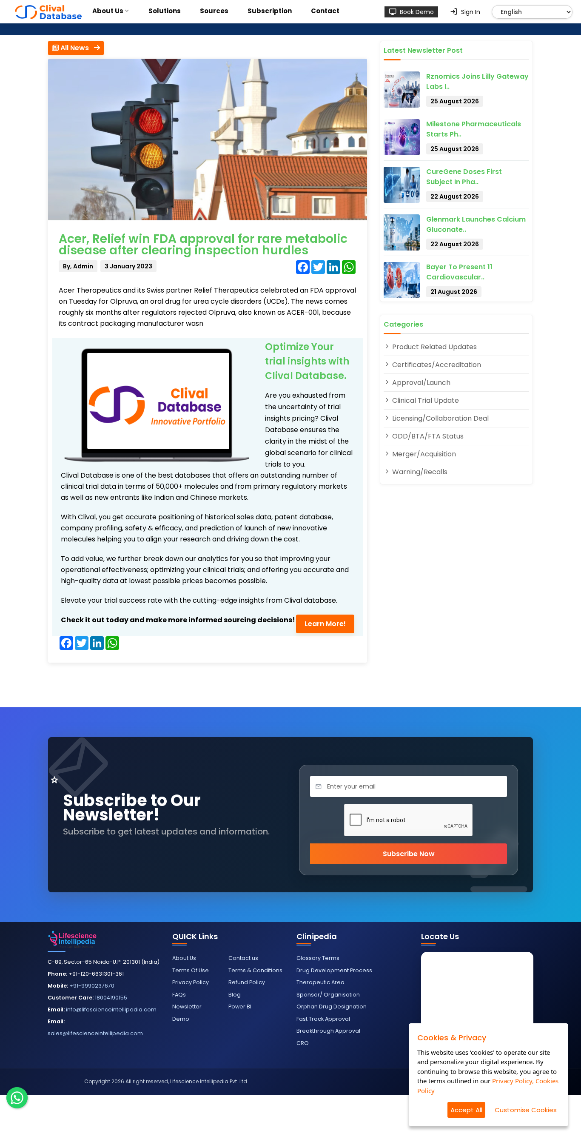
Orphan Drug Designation (331, 1006)
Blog (234, 994)
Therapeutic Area (320, 982)
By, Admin (78, 266)
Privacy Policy (190, 982)
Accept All (466, 1109)
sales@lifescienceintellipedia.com (95, 1033)
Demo (180, 1018)
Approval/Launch (420, 382)
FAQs (179, 994)
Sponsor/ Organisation (328, 994)
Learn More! (325, 624)
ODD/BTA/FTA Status (427, 436)
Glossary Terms (317, 958)
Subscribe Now (409, 854)
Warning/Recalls (418, 472)
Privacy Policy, (513, 1080)
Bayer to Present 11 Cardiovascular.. (459, 272)
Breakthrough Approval (328, 1030)
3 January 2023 (128, 266)
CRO (302, 1043)
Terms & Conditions (255, 970)
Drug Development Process (334, 970)
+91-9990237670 (91, 985)
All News (76, 48)
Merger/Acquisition (423, 454)
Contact (325, 10)
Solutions (164, 10)
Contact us (243, 958)
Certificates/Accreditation (435, 365)
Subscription (270, 10)
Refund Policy (246, 982)
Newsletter (187, 1006)
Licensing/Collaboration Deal (439, 418)
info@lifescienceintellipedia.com (111, 1009)
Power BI (239, 1006)
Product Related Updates (433, 347)
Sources (214, 10)
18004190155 (111, 997)
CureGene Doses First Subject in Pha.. (464, 177)
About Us (107, 10)
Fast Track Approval (323, 1018)
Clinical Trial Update (424, 400)
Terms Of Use (190, 970)
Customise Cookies (526, 1109)
